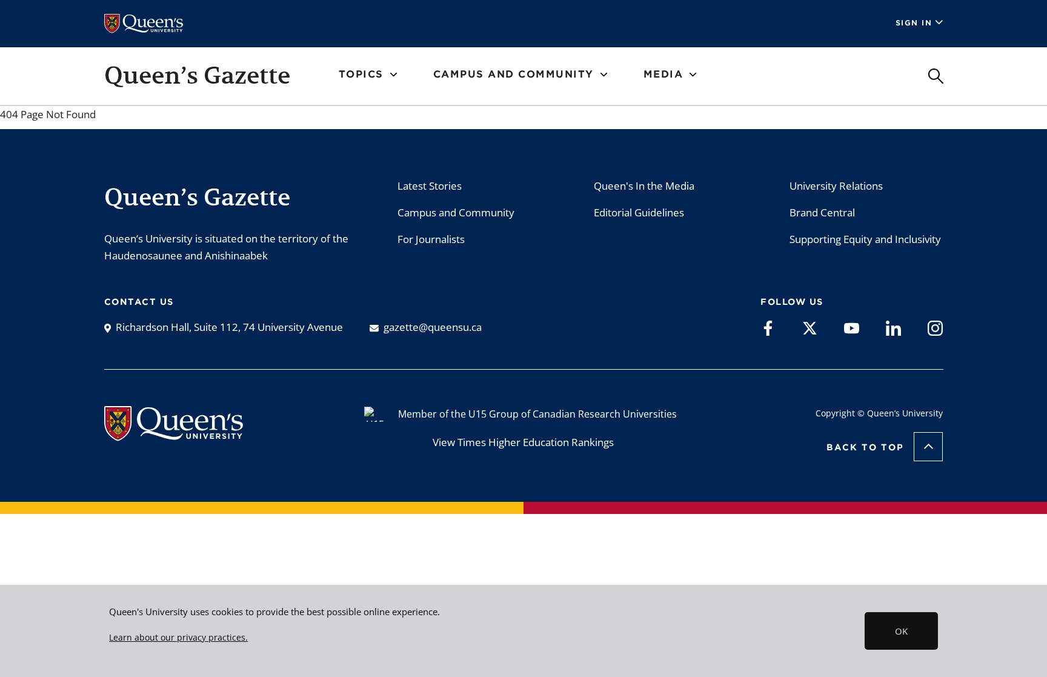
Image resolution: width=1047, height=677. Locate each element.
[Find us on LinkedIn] (893, 327)
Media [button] (663, 74)
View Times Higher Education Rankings (523, 442)
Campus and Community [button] (513, 74)
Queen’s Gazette (197, 75)
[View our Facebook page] (768, 327)
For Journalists (431, 239)
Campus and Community (455, 212)
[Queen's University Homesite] (173, 435)
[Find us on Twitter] (809, 327)
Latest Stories (429, 186)
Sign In (914, 22)
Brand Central (822, 212)
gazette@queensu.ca (433, 327)
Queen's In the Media (644, 186)
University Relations (836, 186)
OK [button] (901, 631)
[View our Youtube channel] (851, 327)
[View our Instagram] (935, 327)
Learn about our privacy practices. (178, 637)
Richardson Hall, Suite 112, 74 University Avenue (229, 327)
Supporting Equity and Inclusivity (865, 239)
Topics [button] (361, 74)
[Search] (935, 76)
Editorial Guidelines (639, 212)
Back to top (865, 447)
